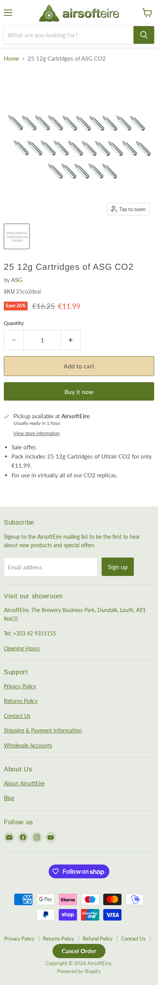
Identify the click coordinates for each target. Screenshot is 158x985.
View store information (36, 433)
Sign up (118, 566)
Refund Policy (98, 939)
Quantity (14, 323)
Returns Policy (21, 701)
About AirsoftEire (24, 783)
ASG (16, 279)
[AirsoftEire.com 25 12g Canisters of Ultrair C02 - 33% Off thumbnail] (16, 236)
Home (11, 58)
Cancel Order (79, 950)
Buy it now (79, 391)
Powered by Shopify (79, 971)
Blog (9, 798)
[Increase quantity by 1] (71, 340)
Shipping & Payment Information (43, 730)
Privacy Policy (20, 686)
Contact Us (17, 716)
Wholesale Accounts (28, 745)
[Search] (143, 35)
